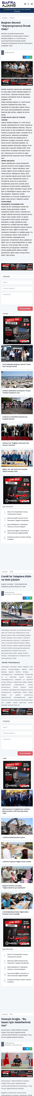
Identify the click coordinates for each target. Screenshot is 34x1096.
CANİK (11, 571)
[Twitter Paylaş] (27, 57)
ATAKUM (12, 18)
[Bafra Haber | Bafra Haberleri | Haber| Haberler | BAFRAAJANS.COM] (9, 4)
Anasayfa (5, 18)
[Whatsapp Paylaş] (30, 57)
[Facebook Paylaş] (24, 57)
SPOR (11, 1014)
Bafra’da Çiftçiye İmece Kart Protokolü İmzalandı (17, 10)
